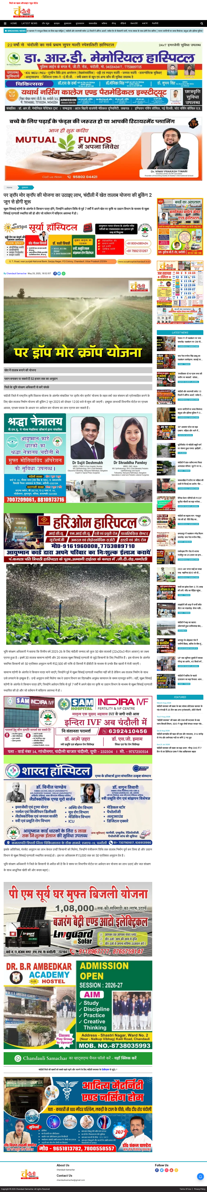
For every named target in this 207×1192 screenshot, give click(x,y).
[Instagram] (167, 1170)
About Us (63, 1165)
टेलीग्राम (106, 1069)
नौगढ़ (114, 23)
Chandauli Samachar (17, 273)
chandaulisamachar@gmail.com (71, 1180)
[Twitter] (162, 1170)
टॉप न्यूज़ (45, 23)
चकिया (104, 23)
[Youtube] (171, 1170)
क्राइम (57, 23)
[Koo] (176, 1170)
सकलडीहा (93, 23)
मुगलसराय (80, 23)
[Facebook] (157, 1170)
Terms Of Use (185, 1189)
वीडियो (123, 23)
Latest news (29, 23)
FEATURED (180, 697)
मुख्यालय (67, 23)
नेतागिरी (155, 23)
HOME (14, 23)
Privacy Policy (199, 1189)
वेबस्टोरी (134, 23)
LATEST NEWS (180, 332)
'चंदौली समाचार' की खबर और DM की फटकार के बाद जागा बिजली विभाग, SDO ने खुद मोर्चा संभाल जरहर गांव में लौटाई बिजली (180, 724)
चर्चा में (144, 23)
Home (9, 187)
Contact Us (64, 1175)
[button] (5, 23)
